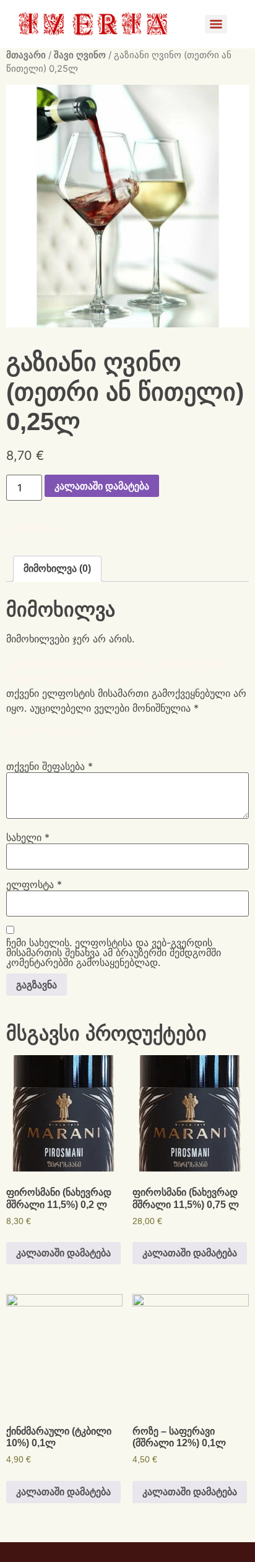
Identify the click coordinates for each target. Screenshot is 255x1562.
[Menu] (216, 24)
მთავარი (26, 55)
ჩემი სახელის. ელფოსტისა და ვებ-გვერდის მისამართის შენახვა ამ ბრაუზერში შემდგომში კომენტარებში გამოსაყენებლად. (113, 952)
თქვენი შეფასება (49, 766)
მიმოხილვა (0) (57, 568)
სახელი (28, 837)
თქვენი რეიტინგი (50, 730)
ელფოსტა (34, 884)
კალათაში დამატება (101, 486)
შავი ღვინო (80, 55)
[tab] (57, 569)
